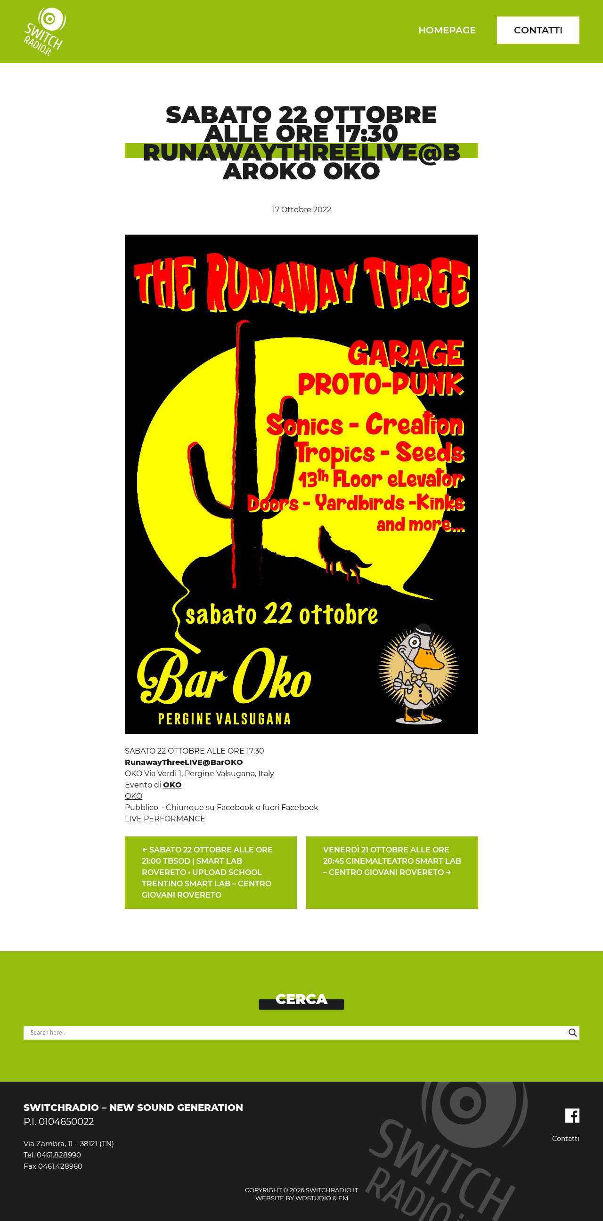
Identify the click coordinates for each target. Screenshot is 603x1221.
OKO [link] (172, 784)
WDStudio (313, 1198)
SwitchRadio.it (45, 31)
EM (343, 1198)
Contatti (538, 30)
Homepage (447, 30)
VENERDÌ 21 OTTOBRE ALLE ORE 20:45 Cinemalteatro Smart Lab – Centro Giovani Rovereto (392, 861)
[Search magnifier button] (572, 1032)
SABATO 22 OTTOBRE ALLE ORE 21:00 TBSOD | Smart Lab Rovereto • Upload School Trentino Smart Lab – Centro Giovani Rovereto (207, 871)
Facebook (572, 1116)
